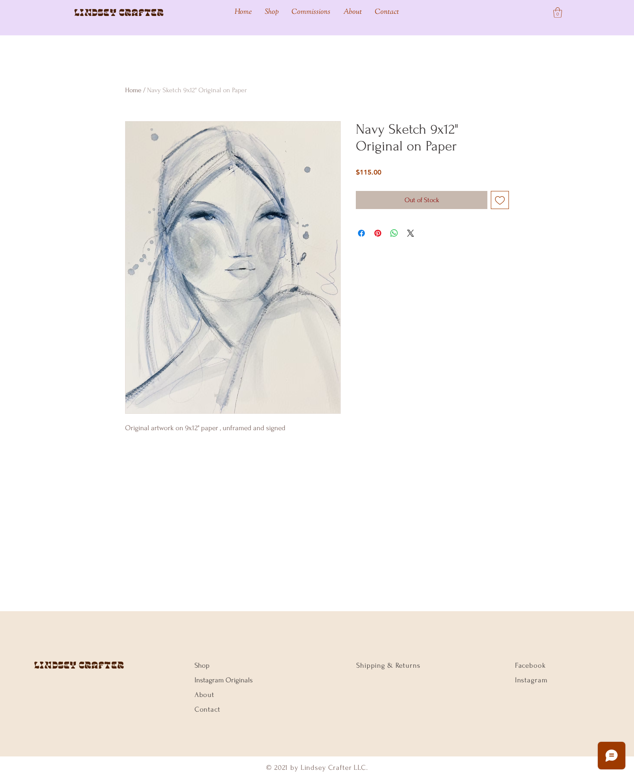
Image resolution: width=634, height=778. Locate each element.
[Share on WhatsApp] (394, 233)
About (204, 695)
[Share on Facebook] (361, 233)
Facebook (530, 665)
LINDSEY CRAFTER (79, 665)
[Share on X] (410, 233)
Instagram (531, 680)
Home (133, 90)
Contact (207, 709)
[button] (557, 12)
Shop (202, 665)
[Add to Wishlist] (500, 200)
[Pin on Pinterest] (378, 233)
